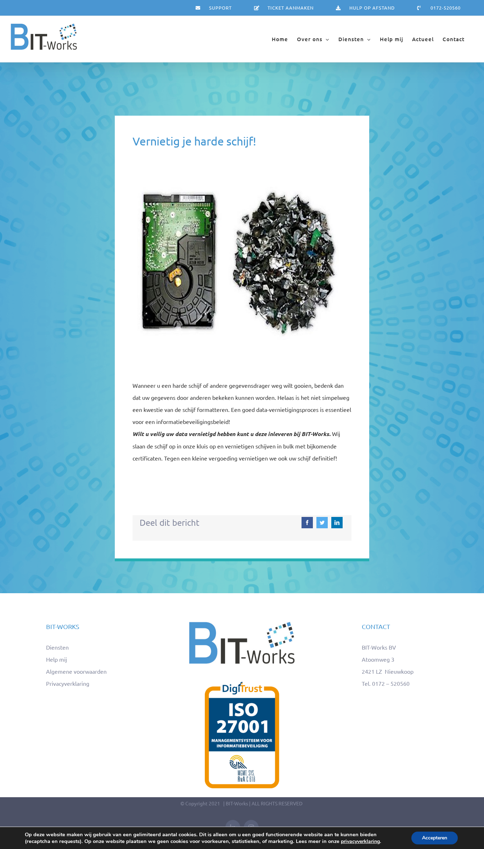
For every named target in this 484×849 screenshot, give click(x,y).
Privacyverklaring (67, 683)
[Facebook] (307, 522)
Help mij (56, 659)
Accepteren (434, 837)
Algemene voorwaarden (76, 671)
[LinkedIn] (337, 522)
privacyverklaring (360, 841)
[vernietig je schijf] (242, 173)
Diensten (57, 647)
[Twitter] (322, 522)
